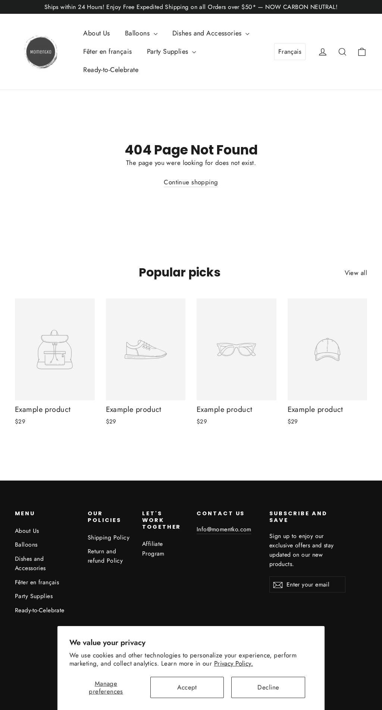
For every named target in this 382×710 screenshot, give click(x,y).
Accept (187, 687)
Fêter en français (107, 51)
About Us (96, 33)
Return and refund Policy (105, 556)
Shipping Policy (108, 537)
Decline (268, 687)
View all (356, 272)
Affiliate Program (153, 548)
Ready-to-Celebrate (110, 70)
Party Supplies (168, 51)
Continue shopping (191, 182)
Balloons (138, 33)
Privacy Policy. (233, 663)
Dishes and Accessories (208, 33)
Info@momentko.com (224, 529)
